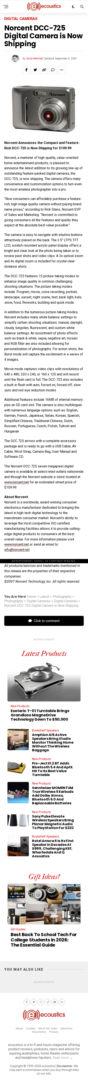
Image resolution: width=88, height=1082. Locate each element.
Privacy (53, 1031)
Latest (44, 596)
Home (31, 596)
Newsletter (39, 1031)
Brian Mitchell (35, 58)
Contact (30, 1028)
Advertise (66, 1028)
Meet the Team (47, 1028)
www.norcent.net (16, 482)
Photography (62, 596)
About (19, 1028)
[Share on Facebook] (26, 70)
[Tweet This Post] (35, 70)
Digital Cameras (38, 601)
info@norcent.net (16, 550)
